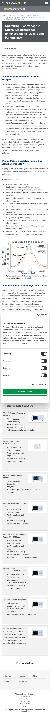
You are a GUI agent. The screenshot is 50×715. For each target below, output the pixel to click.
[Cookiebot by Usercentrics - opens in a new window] (37, 315)
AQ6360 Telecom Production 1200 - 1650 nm (14, 414)
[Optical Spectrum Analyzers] (37, 603)
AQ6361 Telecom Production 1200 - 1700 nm (14, 442)
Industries (7, 676)
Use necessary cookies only (25, 398)
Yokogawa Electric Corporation (25, 694)
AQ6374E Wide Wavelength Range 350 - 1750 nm (14, 535)
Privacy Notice (25, 699)
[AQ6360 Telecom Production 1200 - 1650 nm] (37, 417)
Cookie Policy (25, 704)
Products (21, 676)
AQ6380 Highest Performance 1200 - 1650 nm (14, 569)
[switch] (44, 361)
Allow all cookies (25, 392)
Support (6, 681)
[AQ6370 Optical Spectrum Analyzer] (37, 478)
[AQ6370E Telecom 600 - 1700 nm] (37, 507)
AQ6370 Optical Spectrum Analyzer (13, 476)
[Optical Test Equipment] (37, 632)
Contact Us (22, 681)
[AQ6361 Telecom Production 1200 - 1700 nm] (37, 445)
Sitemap (25, 706)
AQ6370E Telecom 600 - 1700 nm (14, 504)
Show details (37, 385)
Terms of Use (25, 701)
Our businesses (25, 696)
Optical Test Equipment (12, 628)
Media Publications (33, 15)
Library (11, 15)
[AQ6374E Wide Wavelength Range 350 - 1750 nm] (37, 538)
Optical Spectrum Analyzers (14, 599)
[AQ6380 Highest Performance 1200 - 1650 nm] (37, 572)
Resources (20, 15)
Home (4, 15)
